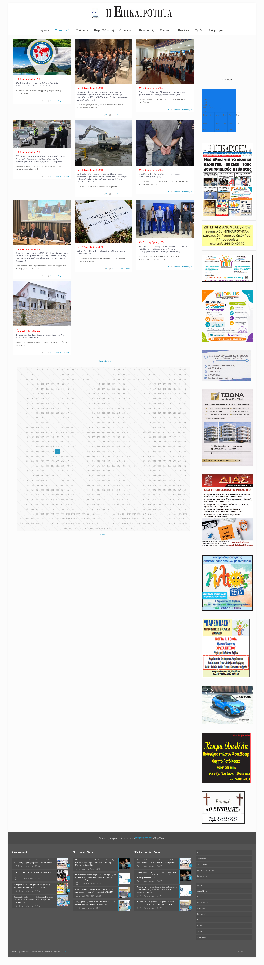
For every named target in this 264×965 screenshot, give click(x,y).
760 (22, 480)
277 (83, 408)
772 (83, 480)
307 (67, 413)
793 (22, 485)
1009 (114, 514)
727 (22, 475)
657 (169, 461)
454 (144, 432)
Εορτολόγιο (227, 79)
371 (57, 422)
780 (123, 480)
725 (179, 470)
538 (67, 446)
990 (184, 509)
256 (144, 403)
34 (22, 374)
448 (113, 432)
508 (83, 442)
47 (88, 374)
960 (32, 509)
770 (73, 480)
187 (128, 393)
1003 (83, 514)
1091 (70, 528)
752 (149, 475)
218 (118, 398)
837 (78, 490)
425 (164, 427)
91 (144, 379)
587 (149, 451)
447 (108, 432)
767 (57, 480)
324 (154, 413)
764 (42, 480)
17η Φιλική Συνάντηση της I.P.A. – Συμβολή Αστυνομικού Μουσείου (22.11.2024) (37, 84)
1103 (131, 528)
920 (164, 499)
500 (42, 442)
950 (149, 504)
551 (134, 446)
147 (93, 389)
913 (128, 499)
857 (179, 490)
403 (52, 427)
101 (27, 384)
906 (93, 499)
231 (184, 398)
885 (154, 495)
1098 (106, 528)
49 (98, 374)
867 (62, 495)
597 (32, 456)
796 (37, 485)
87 (124, 379)
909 (108, 499)
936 (78, 504)
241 (67, 403)
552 (139, 446)
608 (88, 456)
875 (103, 495)
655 (159, 461)
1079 (134, 523)
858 (184, 490)
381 (108, 422)
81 (93, 379)
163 (174, 389)
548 (118, 446)
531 (32, 446)
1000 (68, 514)
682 (128, 466)
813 (123, 485)
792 (184, 480)
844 (113, 490)
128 (164, 384)
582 (123, 451)
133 (22, 389)
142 (67, 389)
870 (78, 495)
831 (47, 490)
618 (139, 456)
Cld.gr (64, 951)
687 (154, 466)
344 (88, 417)
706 (83, 470)
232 (22, 403)
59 (149, 374)
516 (123, 442)
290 (149, 408)
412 (98, 427)
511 (98, 442)
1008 (109, 514)
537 (62, 446)
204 (47, 398)
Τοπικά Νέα (202, 891)
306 (62, 413)
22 (129, 369)
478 (98, 437)
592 (174, 451)
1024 (22, 519)
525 (169, 442)
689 (164, 466)
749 (134, 475)
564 (32, 451)
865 (52, 495)
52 (114, 374)
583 (128, 451)
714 (123, 470)
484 (128, 437)
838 (83, 490)
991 (22, 514)
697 (37, 470)
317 (118, 413)
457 (159, 432)
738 (78, 475)
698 (42, 470)
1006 (98, 514)
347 (103, 417)
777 (108, 480)
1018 (159, 514)
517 (128, 442)
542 (88, 446)
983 (149, 509)
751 (144, 475)
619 (144, 456)
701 (57, 470)
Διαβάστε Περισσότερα (59, 100)
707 (88, 470)
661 (22, 466)
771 (78, 480)
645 (108, 461)
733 (52, 475)
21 (124, 369)
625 (174, 456)
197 (179, 393)
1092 (75, 528)
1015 (144, 514)
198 (184, 393)
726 (184, 470)
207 (62, 398)
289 (144, 408)
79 (83, 379)
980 (134, 509)
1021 (175, 514)
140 (57, 389)
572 (73, 451)
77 (73, 379)
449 (118, 432)
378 (93, 422)
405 (62, 427)
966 (62, 509)
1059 (32, 523)
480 (108, 437)
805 (83, 485)
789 (169, 480)
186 (123, 393)
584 (134, 451)
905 (88, 499)
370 (52, 422)
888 (169, 495)
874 (98, 495)
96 (170, 379)
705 (78, 470)
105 (47, 384)
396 (184, 422)
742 (98, 475)
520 (144, 442)
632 (42, 461)
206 (57, 398)
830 (42, 490)
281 (103, 408)
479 (103, 437)
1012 (129, 514)
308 (73, 413)
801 (62, 485)
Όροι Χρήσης (202, 864)
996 (47, 514)
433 (37, 432)
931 (52, 504)
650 (134, 461)
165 (184, 389)
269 (42, 408)
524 (164, 442)
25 (144, 369)
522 (154, 442)
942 (108, 504)
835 (67, 490)
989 (179, 509)
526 (174, 442)
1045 (129, 519)
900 (62, 499)
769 (67, 480)
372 (62, 422)
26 (149, 369)
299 (27, 413)
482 (118, 437)
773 (88, 480)
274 (67, 408)
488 (149, 437)
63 (170, 374)
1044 (124, 519)
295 (174, 408)
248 (103, 403)
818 (149, 485)
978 (123, 509)
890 (179, 495)
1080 (139, 523)
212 (88, 398)
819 (154, 485)
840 (93, 490)
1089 (185, 523)
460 (174, 432)
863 (42, 495)
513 (108, 442)
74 (58, 379)
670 (67, 466)
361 (174, 417)
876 (108, 495)
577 (98, 451)
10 (68, 369)
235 (37, 403)
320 (134, 413)
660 (184, 461)
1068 (78, 523)
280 (98, 408)
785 (149, 480)
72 (48, 379)
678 (108, 466)
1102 (126, 528)
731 (42, 475)
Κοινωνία (201, 920)
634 (52, 461)
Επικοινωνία (202, 876)
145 (83, 389)
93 (154, 379)
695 (27, 470)
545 (103, 446)
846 (123, 490)
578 (103, 451)
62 (165, 374)
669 (62, 466)
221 (134, 398)
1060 (37, 523)
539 (73, 446)
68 (27, 379)
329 (179, 413)
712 (113, 470)
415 (113, 427)
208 (67, 398)
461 (179, 432)
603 (62, 456)
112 (83, 384)
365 (27, 422)
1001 (73, 514)
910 (113, 499)
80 (88, 379)
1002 (78, 514)
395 (179, 422)
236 (42, 403)
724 (174, 470)
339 (62, 417)
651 (139, 461)
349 (113, 417)
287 (134, 408)
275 (73, 408)
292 (159, 408)
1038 (93, 519)
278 (88, 408)
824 (179, 485)
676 (98, 466)
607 (83, 456)
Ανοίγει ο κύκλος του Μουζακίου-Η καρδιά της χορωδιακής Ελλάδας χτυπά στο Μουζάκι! (162, 93)
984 (154, 509)
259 (159, 403)
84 (109, 379)
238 (52, 403)
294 (169, 408)
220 (128, 398)
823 (174, 485)
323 (149, 413)
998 (57, 514)
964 (52, 509)
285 (123, 408)
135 (32, 389)
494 (179, 437)
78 (78, 379)
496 (22, 442)
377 (88, 422)
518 (134, 442)
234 (32, 403)
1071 (93, 523)
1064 (58, 523)
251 (118, 403)
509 (88, 442)
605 (73, 456)
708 (93, 470)
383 (118, 422)
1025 (27, 519)
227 (164, 398)
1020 (170, 514)
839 (88, 490)
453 (139, 432)
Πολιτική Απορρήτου (205, 870)
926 (27, 504)
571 (67, 451)
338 (57, 417)
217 (113, 398)
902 (73, 499)
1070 (88, 523)
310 (83, 413)
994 (37, 514)
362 (179, 417)
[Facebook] (238, 951)
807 (93, 485)
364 (22, 422)
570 (62, 451)
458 (164, 432)
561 (184, 446)
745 (113, 475)
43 (68, 374)
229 (174, 398)
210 (78, 398)
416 (118, 427)
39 (48, 374)
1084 (159, 523)
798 (47, 485)
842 (103, 490)
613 (113, 456)
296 (179, 408)
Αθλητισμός (202, 937)
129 (169, 384)
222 (139, 398)
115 (98, 384)
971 (88, 509)
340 (67, 417)
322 (144, 413)
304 (52, 413)
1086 (170, 523)
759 (184, 475)
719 (149, 470)
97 (175, 379)
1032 (63, 519)
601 (52, 456)
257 (149, 403)
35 (27, 374)
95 (165, 379)
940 (98, 504)
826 (22, 490)
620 (149, 456)
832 (52, 490)
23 (134, 369)
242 (73, 403)
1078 (129, 523)
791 (179, 480)
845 (118, 490)
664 (37, 466)
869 (73, 495)
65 (180, 374)
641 (88, 461)
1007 (103, 514)
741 (93, 475)
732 (47, 475)
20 (119, 369)
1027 (37, 519)
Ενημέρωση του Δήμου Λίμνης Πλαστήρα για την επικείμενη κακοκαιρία (40, 336)
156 (139, 389)
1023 (185, 514)
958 (22, 509)
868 (67, 495)
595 (22, 456)
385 (128, 422)
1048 (144, 519)
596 (27, 456)
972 (93, 509)
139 (52, 389)
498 (32, 442)
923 (179, 499)
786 (154, 480)
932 (57, 504)
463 (22, 437)
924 (184, 499)
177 (78, 393)
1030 (53, 519)
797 (42, 485)
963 (47, 509)
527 (179, 442)
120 (123, 384)
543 (93, 446)
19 (114, 369)
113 (88, 384)
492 (169, 437)
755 (164, 475)
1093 (80, 528)
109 (67, 384)
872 (88, 495)
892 (22, 499)
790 (174, 480)
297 (184, 408)
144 (78, 389)
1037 (88, 519)
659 (179, 461)
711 (108, 470)
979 (128, 509)
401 (42, 427)
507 (78, 442)
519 (139, 442)
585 (139, 451)
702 (62, 470)
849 (139, 490)
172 (52, 393)
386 (134, 422)
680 (118, 466)
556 (159, 446)
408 (78, 427)
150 (108, 389)
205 (52, 398)
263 (179, 403)
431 (27, 432)
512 (103, 442)
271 (52, 408)
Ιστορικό (200, 853)
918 (154, 499)
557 (164, 446)
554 (149, 446)
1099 (111, 528)
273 (62, 408)
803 (73, 485)
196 (174, 393)
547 (113, 446)
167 (27, 393)
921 (169, 499)
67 (22, 379)
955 (174, 504)
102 (32, 384)
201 (32, 398)
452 (134, 432)
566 (42, 451)
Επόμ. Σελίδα (102, 534)
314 (103, 413)
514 (113, 442)
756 (169, 475)
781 (128, 480)
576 (93, 451)
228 (169, 398)
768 (62, 480)
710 (103, 470)
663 (32, 466)
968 (73, 509)
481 (113, 437)
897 (47, 499)
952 (159, 504)
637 (67, 461)
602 (57, 456)
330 (184, 413)
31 (175, 369)
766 (52, 480)
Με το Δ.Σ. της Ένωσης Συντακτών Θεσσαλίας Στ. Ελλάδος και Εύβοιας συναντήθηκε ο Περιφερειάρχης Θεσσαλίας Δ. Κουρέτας (163, 249)
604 (67, 456)
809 (103, 485)
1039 (98, 519)
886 (159, 495)
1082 (149, 523)
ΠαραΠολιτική (203, 902)
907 (98, 499)
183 (108, 393)
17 (104, 369)
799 (52, 485)
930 (47, 504)
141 (62, 389)
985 (159, 509)
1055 (180, 519)
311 (88, 413)
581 (118, 451)
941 (103, 504)
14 (88, 369)
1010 (119, 514)
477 (93, 437)
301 (37, 413)
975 (108, 509)
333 (32, 417)
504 (62, 442)
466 (37, 437)
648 (123, 461)
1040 (103, 519)
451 (128, 432)
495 (184, 437)
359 (164, 417)
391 (159, 422)
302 (42, 413)
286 (128, 408)
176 (73, 393)
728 (27, 475)
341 (73, 417)
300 (32, 413)
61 (159, 374)
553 (144, 446)
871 (83, 495)
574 (83, 451)
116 (103, 384)
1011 (124, 514)
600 (47, 456)
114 (93, 384)
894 (32, 499)
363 (184, 417)
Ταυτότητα (201, 858)
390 (154, 422)
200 (27, 398)
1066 (68, 523)
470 (57, 437)
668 (57, 466)
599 (42, 456)
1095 (91, 528)
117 (108, 384)
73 (53, 379)
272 (57, 408)
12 (78, 369)
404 (57, 427)
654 (154, 461)
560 (179, 446)
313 (98, 413)
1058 (27, 523)
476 (88, 437)
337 (52, 417)
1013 (134, 514)
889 (174, 495)
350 (118, 417)
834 (62, 490)
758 (179, 475)
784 (144, 480)
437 (57, 432)
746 (118, 475)
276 (78, 408)
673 (83, 466)
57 (139, 374)
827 (27, 490)
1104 (136, 528)
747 (123, 475)
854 (164, 490)
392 (164, 422)
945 (123, 504)
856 (174, 490)
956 (179, 504)
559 (174, 446)
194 (164, 393)
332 (27, 417)
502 (52, 442)
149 (103, 389)
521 (149, 442)
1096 (96, 528)
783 (139, 480)
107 (57, 384)
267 (32, 408)
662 (27, 466)
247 (98, 403)
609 (93, 456)
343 (83, 417)
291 (154, 408)
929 (42, 504)
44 (73, 374)
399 (32, 427)
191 (149, 393)
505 (67, 442)
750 (139, 475)
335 (42, 417)
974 (103, 509)
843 (108, 490)
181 (98, 393)
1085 (165, 523)
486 (139, 437)
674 (88, 466)
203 (42, 398)
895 (37, 499)
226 (159, 398)
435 (47, 432)
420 (139, 427)
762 (32, 480)
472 (67, 437)
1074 (109, 523)
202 (37, 398)
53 (119, 374)
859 (22, 495)
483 (123, 437)
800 (57, 485)
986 (164, 509)
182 (103, 393)
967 (67, 509)
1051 (159, 519)
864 (47, 495)
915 (139, 499)
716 (134, 470)
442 (83, 432)
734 (57, 475)
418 (128, 427)
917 (149, 499)
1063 (53, 523)
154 (128, 389)
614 (118, 456)
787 (159, 480)
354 (139, 417)
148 (98, 389)
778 (113, 480)
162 (169, 389)
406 (67, 427)
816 (139, 485)
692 (179, 466)
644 (103, 461)
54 (124, 374)
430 (22, 432)
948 (139, 504)
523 (159, 442)
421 (144, 427)
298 (22, 413)
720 (154, 470)
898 (52, 499)
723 (169, 470)
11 (73, 369)
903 (78, 499)
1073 (103, 523)
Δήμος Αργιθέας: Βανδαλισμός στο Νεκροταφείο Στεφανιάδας (101, 252)
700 (52, 470)
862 (37, 495)
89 (134, 379)
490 (159, 437)
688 (159, 466)
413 (103, 427)
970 (83, 509)
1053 (170, 519)
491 (164, 437)
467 (42, 437)
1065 (63, 523)
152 (118, 389)
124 (144, 384)
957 (184, 504)
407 (73, 427)
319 (128, 413)
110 (73, 384)
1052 (165, 519)
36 (32, 374)
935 (73, 504)
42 (63, 374)
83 (104, 379)
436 (52, 432)
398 (27, 427)
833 (57, 490)
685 (144, 466)
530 (27, 446)
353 (134, 417)
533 (42, 446)
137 (42, 389)
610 (98, 456)
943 (113, 504)
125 (149, 384)
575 (88, 451)
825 (184, 485)
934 (67, 504)
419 (134, 427)
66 (185, 374)
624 (169, 456)
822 (169, 485)
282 (108, 408)
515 (118, 442)
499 (37, 442)
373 (67, 422)
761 (27, 480)
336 (47, 417)
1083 (154, 523)
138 (47, 389)
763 (37, 480)
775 (98, 480)
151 (113, 389)
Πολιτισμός (201, 914)
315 (108, 413)
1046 (134, 519)
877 (113, 495)
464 (27, 437)
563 (27, 451)
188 (134, 393)
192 (154, 393)
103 (37, 384)
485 (134, 437)
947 (134, 504)
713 (118, 470)
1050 (154, 519)
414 (108, 427)
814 (128, 485)
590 (164, 451)
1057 (22, 523)
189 (139, 393)
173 (57, 393)
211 (83, 398)
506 (73, 442)
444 (93, 432)
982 (144, 509)
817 (144, 485)
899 (57, 499)
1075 (114, 523)
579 (108, 451)
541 (83, 446)
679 (113, 466)
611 (103, 456)
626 (179, 456)
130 (174, 384)
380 (103, 422)
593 (179, 451)
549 (123, 446)
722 (164, 470)
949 (144, 504)
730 (37, 475)
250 (113, 403)
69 (32, 379)
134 (27, 389)
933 (62, 504)
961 (37, 509)
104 (42, 384)
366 (32, 422)
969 (78, 509)
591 (169, 451)
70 (37, 379)
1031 (58, 519)
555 (154, 446)
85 (114, 379)
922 (174, 499)
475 (83, 437)
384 (123, 422)
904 (83, 499)
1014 (139, 514)
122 (134, 384)
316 (113, 413)
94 (159, 379)
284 (118, 408)
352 (128, 417)
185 (118, 393)
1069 (83, 523)
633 (47, 461)
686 (149, 466)
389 (149, 422)
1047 (139, 519)
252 (123, 403)
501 (47, 442)
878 (118, 495)
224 (149, 398)
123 (139, 384)
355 (144, 417)
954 (169, 504)
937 (83, 504)
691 (174, 466)
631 (37, 461)
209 (73, 398)
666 (47, 466)
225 (154, 398)
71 (42, 379)
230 (179, 398)
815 (134, 485)
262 (174, 403)
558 (169, 446)
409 (83, 427)
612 (108, 456)
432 (32, 432)
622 (159, 456)
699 (47, 470)
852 (154, 490)
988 (174, 509)
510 (93, 442)
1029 (48, 519)
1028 (42, 519)
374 (73, 422)
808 (98, 485)
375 (78, 422)
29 (165, 369)
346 (98, 417)
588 (154, 451)
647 (118, 461)
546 (108, 446)
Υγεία (199, 931)
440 (73, 432)
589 (159, 451)
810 (108, 485)
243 (78, 403)
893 (27, 499)
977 (118, 509)
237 (47, 403)
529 (22, 446)
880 (128, 495)
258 (154, 403)
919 (159, 499)
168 (32, 393)
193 (159, 393)
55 (129, 374)
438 (62, 432)
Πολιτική (200, 896)
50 (104, 374)
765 (47, 480)
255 (139, 403)
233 (27, 403)
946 (128, 504)
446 (103, 432)
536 (57, 446)
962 (42, 509)
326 (164, 413)
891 (184, 495)
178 (83, 393)
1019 (165, 514)
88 (129, 379)
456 (154, 432)
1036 (83, 519)
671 (73, 466)
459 (169, 432)
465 (32, 437)
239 (57, 403)
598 (37, 456)
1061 (42, 523)
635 (57, 461)
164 (179, 389)
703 (67, 470)
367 (37, 422)
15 (93, 369)
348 (108, 417)
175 (67, 393)
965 (57, 509)
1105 (142, 528)
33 (185, 369)
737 (73, 475)
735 (62, 475)
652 (144, 461)
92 (149, 379)
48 (93, 374)
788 (164, 480)
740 (88, 475)
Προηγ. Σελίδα (105, 361)
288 (139, 408)
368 (42, 422)
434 (42, 432)
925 (22, 504)
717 (139, 470)
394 (174, 422)
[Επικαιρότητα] (132, 14)
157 (144, 389)
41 (58, 374)
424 (159, 427)
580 (113, 451)
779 (118, 480)
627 (184, 456)
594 (184, 451)
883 (144, 495)
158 (149, 389)
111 (78, 384)
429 (184, 427)
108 (62, 384)
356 (149, 417)
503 (57, 442)
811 (113, 485)
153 (123, 389)
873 (93, 495)
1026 (32, 519)
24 (139, 369)
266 (27, 408)
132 (184, 384)
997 (52, 514)
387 (139, 422)
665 (42, 466)
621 (154, 456)
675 (93, 466)
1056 (185, 519)
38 (42, 374)
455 (149, 432)
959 (27, 509)
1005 (93, 514)
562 (22, 451)
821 (164, 485)
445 (98, 432)
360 (169, 417)
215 (103, 398)
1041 (109, 519)
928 (37, 504)
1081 (144, 523)
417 (123, 427)
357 (154, 417)
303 (47, 413)
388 (144, 422)
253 (128, 403)
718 (144, 470)
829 (37, 490)
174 (62, 393)
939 (93, 504)
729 (32, 475)
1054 (175, 519)
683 (134, 466)
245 (88, 403)
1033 (68, 519)
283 (113, 408)
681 (123, 466)
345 (93, 417)
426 (169, 427)
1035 (78, 519)
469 (52, 437)
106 (52, 384)
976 (113, 509)
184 (113, 393)
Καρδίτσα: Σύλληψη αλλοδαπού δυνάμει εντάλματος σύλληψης (159, 175)
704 (73, 470)
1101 (121, 528)
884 (149, 495)
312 (93, 413)
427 (174, 427)
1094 (86, 528)
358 (159, 417)
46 (83, 374)
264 (184, 403)
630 (32, 461)
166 (22, 393)
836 (73, 490)
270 (47, 408)
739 (83, 475)
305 (57, 413)
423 (154, 427)
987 (169, 509)
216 (108, 398)
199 (22, 398)
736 (67, 475)
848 (134, 490)
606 (78, 456)
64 (175, 374)
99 (185, 379)
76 (68, 379)
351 (123, 417)
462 (184, 432)
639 (78, 461)
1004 (88, 514)
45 (78, 374)
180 (93, 393)
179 (88, 393)
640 (83, 461)
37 (37, 374)
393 (169, 422)
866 (57, 495)
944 (118, 504)
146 (88, 389)
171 (47, 393)
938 (88, 504)
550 (128, 446)
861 (32, 495)
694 (22, 470)
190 (144, 393)
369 (47, 422)
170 (42, 393)
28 (159, 369)
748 (128, 475)
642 (93, 461)
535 (52, 446)
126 (154, 384)
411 (93, 427)
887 (164, 495)
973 (98, 509)
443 (88, 432)
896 (42, 499)
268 (37, 408)
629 (27, 461)
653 (149, 461)
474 (78, 437)
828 (32, 490)
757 (174, 475)
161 (164, 389)
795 (32, 485)
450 (123, 432)
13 (83, 369)
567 (47, 451)
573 (78, 451)
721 (159, 470)
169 (37, 393)
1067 (73, 523)
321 (139, 413)
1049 (149, 519)
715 (128, 470)
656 (164, 461)
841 (98, 490)
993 (32, 514)
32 (180, 369)
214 (98, 398)
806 (88, 485)
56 (134, 374)
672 (78, 466)
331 (22, 417)
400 (37, 427)
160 (159, 389)
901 (67, 499)
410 (88, 427)
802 (67, 485)
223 (144, 398)
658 (174, 461)
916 (144, 499)
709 (98, 470)
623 (164, 456)
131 (179, 384)
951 (154, 504)
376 (83, 422)
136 (37, 389)
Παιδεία (200, 925)
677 (103, 466)
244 (83, 403)
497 (27, 442)
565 (37, 451)
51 (109, 374)
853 (159, 490)
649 (128, 461)
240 (62, 403)
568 (52, 451)
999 (62, 514)
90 (139, 379)
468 (47, 437)
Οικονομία (201, 908)
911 (118, 499)
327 (169, 413)
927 (32, 504)
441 (78, 432)
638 (73, 461)
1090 (65, 528)
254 (134, 403)
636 (62, 461)
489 (154, 437)
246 (93, 403)
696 (32, 470)
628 (22, 461)
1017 (154, 514)
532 (37, 446)
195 (169, 393)
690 (169, 466)
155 (134, 389)
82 (98, 379)
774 (93, 480)
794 (27, 485)
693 (184, 466)
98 (180, 379)
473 (73, 437)
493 (174, 437)
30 (170, 369)
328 (174, 413)
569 (57, 451)
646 (113, 461)
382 (113, 422)
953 (164, 504)
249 (108, 403)
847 (128, 490)
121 (128, 384)
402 (47, 427)
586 (144, 451)
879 (123, 495)
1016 (149, 514)
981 (139, 509)
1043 (119, 519)
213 (93, 398)
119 (118, 384)
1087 (175, 523)
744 (108, 475)
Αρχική (200, 885)
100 (22, 384)
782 (134, 480)
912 (123, 499)
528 (184, 442)
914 (134, 499)
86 (119, 379)
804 (78, 485)
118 (113, 384)
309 (78, 413)
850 (144, 490)
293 (164, 408)
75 (63, 379)
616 (128, 456)
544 (98, 446)
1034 (73, 519)
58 (144, 374)
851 (149, 490)
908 (103, 499)
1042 (114, 519)
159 (154, 389)
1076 (119, 523)
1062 (48, 523)
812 (118, 485)
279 (93, 408)
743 (103, 475)
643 (98, 461)
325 (159, 413)
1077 (124, 523)
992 (27, 514)
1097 (101, 528)
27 (154, 369)
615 (123, 456)
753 (154, 475)
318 (123, 413)
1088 (180, 523)
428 (179, 427)
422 (149, 427)
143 (73, 389)
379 (98, 422)
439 (67, 432)
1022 (180, 514)
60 (154, 374)
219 (123, 398)
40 (53, 374)
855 (169, 490)
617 (134, 456)
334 (37, 417)
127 (159, 384)
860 (27, 495)
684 (139, 466)
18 (109, 369)
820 (159, 485)
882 (139, 495)
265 (22, 408)
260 (164, 403)
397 (22, 427)
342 (78, 417)
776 (103, 480)
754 (159, 475)
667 (52, 466)
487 (144, 437)
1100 (116, 528)
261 (169, 403)
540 (78, 446)
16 (98, 369)
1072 (98, 523)
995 (42, 514)
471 (62, 437)
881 (134, 495)
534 (47, 446)
